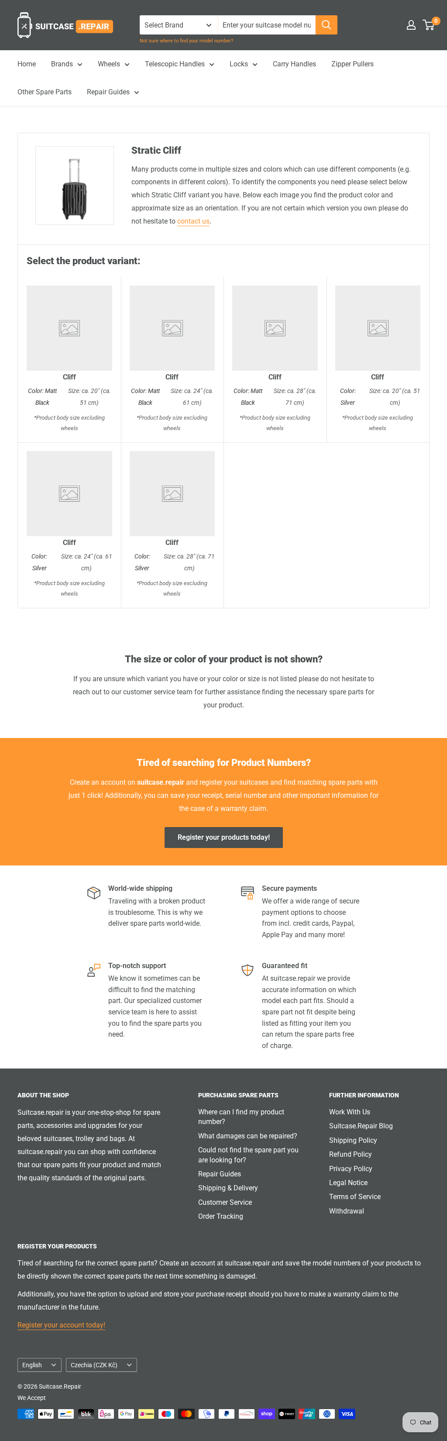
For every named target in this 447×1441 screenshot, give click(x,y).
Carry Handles (294, 64)
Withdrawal (346, 1211)
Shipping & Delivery (228, 1188)
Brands (62, 64)
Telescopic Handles (175, 64)
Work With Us (349, 1112)
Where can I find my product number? (241, 1117)
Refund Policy (350, 1154)
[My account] (411, 25)
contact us (193, 221)
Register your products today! (224, 837)
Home (26, 64)
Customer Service (225, 1202)
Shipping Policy (353, 1140)
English (32, 1365)
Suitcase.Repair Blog (361, 1126)
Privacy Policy (350, 1169)
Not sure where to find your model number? (186, 41)
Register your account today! (61, 1325)
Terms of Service (355, 1197)
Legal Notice (348, 1183)
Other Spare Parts (44, 92)
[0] (428, 25)
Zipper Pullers (352, 64)
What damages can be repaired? (247, 1136)
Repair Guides (108, 92)
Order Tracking (220, 1216)
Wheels (109, 64)
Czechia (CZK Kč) (94, 1365)
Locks (239, 64)
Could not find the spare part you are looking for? (248, 1155)
